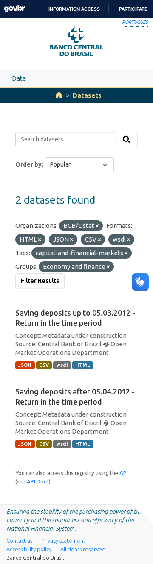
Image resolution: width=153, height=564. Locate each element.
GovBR (14, 9)
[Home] (58, 95)
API (123, 473)
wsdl (62, 365)
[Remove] (97, 226)
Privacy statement (63, 541)
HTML (82, 365)
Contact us (19, 541)
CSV (44, 365)
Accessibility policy (28, 549)
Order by (28, 164)
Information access (74, 9)
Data (19, 78)
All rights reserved (82, 549)
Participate (133, 9)
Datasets (87, 95)
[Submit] (127, 139)
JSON (24, 365)
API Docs (38, 481)
